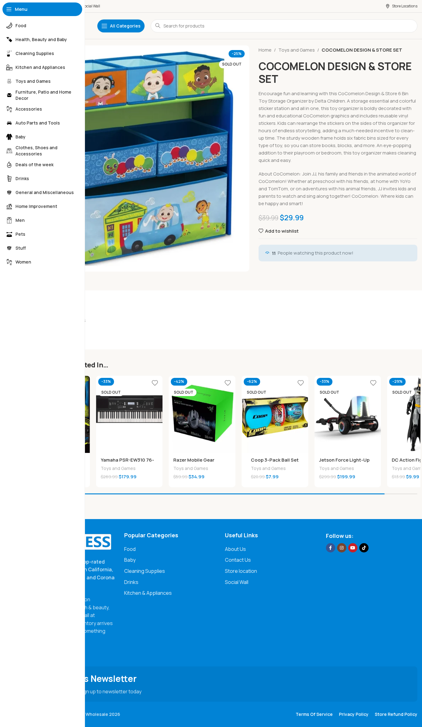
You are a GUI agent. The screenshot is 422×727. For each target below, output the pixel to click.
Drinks (131, 582)
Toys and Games (296, 50)
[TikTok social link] (364, 547)
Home (265, 50)
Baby (130, 559)
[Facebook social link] (330, 547)
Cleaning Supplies (144, 571)
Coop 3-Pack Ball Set (275, 460)
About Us (235, 549)
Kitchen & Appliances (148, 593)
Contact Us (238, 559)
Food (130, 549)
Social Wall (236, 582)
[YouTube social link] (352, 547)
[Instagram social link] (341, 547)
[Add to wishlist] (154, 383)
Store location (241, 571)
